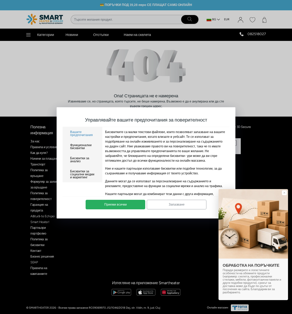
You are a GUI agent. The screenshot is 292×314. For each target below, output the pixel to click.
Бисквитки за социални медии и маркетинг (82, 174)
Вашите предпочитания (81, 133)
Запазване (177, 204)
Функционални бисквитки (81, 146)
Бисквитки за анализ (79, 159)
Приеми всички (115, 204)
